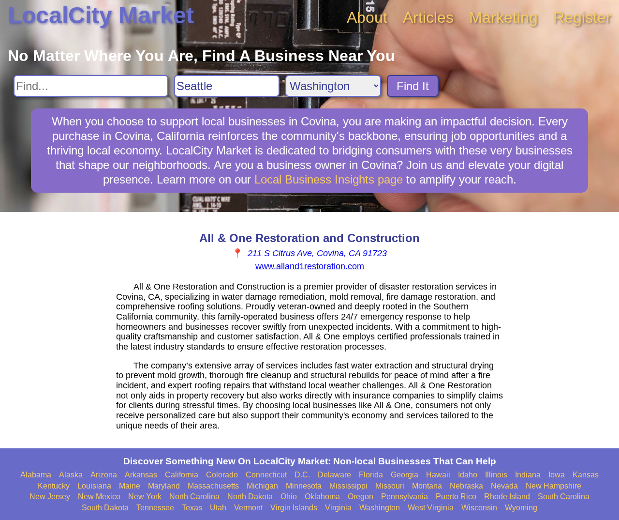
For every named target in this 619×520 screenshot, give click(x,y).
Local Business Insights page (328, 179)
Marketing (503, 17)
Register (582, 17)
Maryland (164, 486)
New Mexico (99, 496)
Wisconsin (479, 508)
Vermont (248, 508)
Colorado (222, 475)
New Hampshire (553, 486)
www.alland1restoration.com (309, 266)
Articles (428, 17)
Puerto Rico (456, 496)
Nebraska (466, 486)
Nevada (504, 486)
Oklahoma (322, 496)
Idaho (467, 475)
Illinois (496, 475)
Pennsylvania (404, 496)
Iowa (556, 475)
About (367, 17)
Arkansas (141, 475)
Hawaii (438, 475)
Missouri (389, 486)
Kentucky (54, 486)
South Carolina (564, 496)
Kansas (586, 475)
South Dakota (105, 508)
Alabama (35, 475)
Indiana (528, 475)
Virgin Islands (293, 508)
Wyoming (521, 508)
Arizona (103, 475)
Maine (129, 486)
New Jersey (49, 496)
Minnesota (304, 486)
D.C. (302, 475)
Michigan (262, 486)
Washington (379, 508)
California (181, 475)
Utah (218, 508)
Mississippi (348, 486)
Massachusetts (213, 486)
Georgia (404, 475)
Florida (371, 475)
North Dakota (250, 496)
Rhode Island (507, 496)
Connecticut (266, 475)
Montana (427, 486)
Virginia (338, 508)
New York (145, 496)
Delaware (334, 475)
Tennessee (155, 508)
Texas (192, 508)
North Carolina (194, 496)
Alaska (71, 475)
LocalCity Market (101, 15)
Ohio (288, 496)
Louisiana (94, 486)
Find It (413, 85)
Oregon (360, 496)
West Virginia (431, 508)
